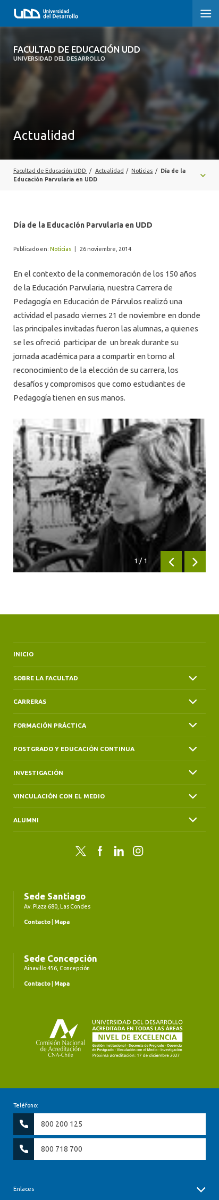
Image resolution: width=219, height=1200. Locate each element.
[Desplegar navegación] (109, 175)
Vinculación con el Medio (59, 796)
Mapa (62, 922)
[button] (205, 13)
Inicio (23, 654)
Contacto (37, 922)
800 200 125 (61, 1124)
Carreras (29, 701)
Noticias (60, 249)
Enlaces (23, 1189)
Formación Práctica (49, 725)
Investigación (38, 772)
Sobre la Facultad (45, 677)
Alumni (26, 819)
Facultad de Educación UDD (76, 53)
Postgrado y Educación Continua (73, 748)
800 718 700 (61, 1149)
